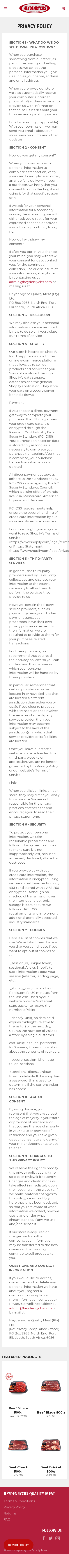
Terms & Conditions (19, 1501)
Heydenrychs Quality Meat (31, 1550)
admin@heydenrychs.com (30, 282)
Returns (10, 1513)
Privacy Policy (14, 1507)
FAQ (7, 1519)
